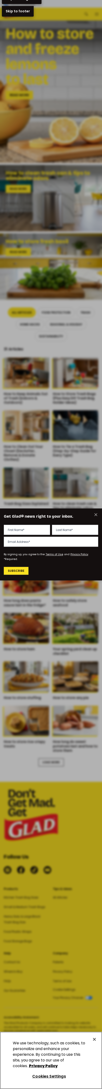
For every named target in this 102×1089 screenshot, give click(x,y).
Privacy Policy (79, 554)
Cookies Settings (49, 1076)
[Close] (94, 1039)
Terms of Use (54, 554)
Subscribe (16, 571)
